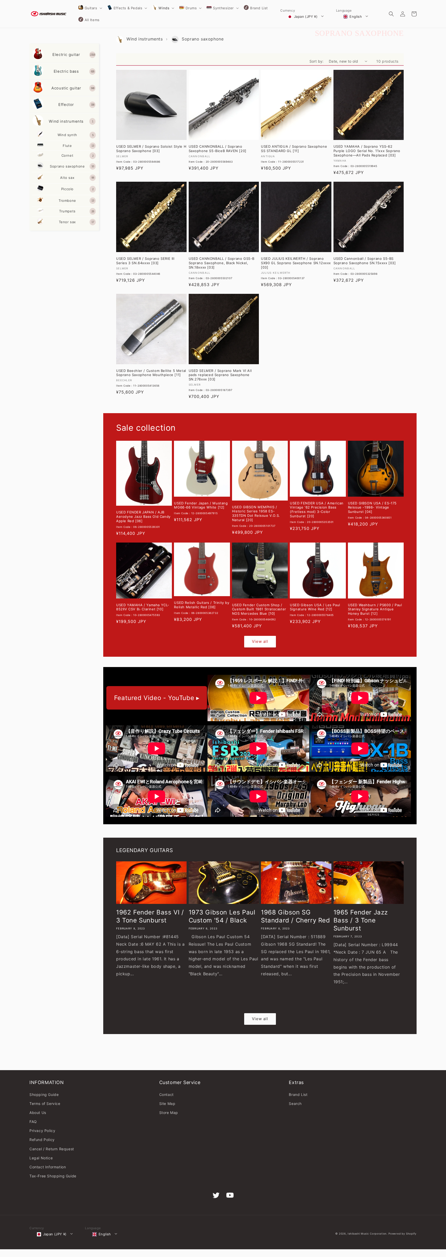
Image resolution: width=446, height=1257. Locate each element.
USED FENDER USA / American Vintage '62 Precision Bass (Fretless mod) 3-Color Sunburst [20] (317, 509)
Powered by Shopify (402, 1233)
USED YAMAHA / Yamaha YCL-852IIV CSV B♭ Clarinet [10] (142, 607)
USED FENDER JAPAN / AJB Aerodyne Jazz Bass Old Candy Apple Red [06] (143, 516)
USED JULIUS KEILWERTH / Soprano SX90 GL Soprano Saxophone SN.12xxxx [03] (296, 262)
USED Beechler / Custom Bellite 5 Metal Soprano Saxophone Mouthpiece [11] (151, 373)
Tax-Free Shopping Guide (52, 1176)
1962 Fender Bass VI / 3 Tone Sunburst (150, 916)
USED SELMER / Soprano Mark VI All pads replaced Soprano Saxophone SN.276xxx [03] (220, 375)
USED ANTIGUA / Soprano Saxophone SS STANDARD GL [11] (294, 148)
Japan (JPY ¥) (305, 16)
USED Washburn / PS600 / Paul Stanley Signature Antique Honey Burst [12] (375, 609)
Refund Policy (42, 1139)
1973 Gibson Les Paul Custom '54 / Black (222, 916)
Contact (166, 1094)
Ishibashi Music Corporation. (368, 1233)
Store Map (168, 1112)
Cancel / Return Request (51, 1149)
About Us (37, 1112)
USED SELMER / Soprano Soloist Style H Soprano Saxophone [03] (151, 148)
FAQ (33, 1121)
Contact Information (47, 1167)
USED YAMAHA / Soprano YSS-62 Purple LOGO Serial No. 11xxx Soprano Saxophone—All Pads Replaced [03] (367, 150)
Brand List (298, 1094)
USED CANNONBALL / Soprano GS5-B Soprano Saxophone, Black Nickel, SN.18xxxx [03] (222, 262)
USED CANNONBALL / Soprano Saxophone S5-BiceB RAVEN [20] (217, 148)
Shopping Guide (44, 1094)
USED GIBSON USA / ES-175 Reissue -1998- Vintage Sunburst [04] (372, 507)
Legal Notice (41, 1158)
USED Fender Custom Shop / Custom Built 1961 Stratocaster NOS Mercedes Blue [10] (259, 609)
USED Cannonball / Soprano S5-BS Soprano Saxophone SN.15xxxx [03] (364, 260)
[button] (89, 8)
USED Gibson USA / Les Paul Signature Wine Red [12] (315, 607)
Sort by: (316, 61)
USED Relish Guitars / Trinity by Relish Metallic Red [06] (201, 605)
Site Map (167, 1103)
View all (260, 641)
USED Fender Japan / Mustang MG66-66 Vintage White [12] (201, 505)
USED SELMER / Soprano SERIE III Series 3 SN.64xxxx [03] (145, 260)
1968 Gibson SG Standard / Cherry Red (295, 916)
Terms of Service (44, 1103)
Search (295, 1103)
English (355, 16)
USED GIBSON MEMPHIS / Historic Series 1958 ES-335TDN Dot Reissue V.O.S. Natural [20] (256, 513)
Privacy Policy (42, 1130)
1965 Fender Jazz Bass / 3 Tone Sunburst (360, 920)
